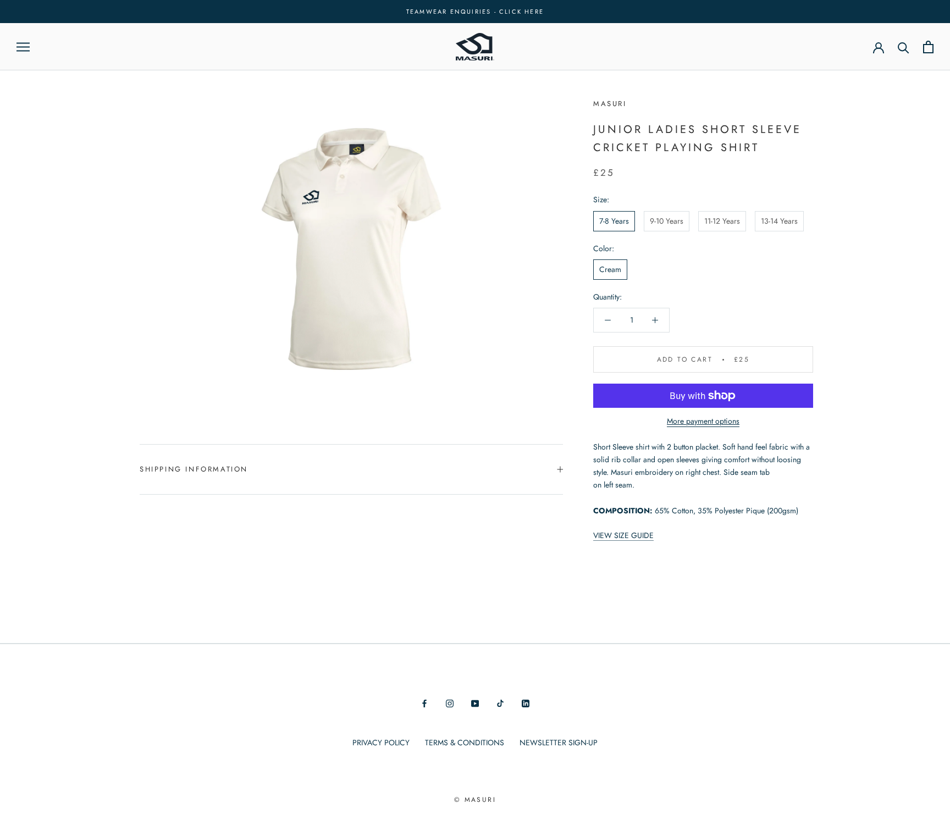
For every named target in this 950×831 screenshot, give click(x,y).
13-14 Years (779, 220)
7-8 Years (614, 220)
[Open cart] (928, 47)
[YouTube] (475, 702)
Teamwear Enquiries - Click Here (475, 11)
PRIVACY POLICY (381, 742)
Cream (610, 269)
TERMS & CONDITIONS (464, 742)
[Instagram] (450, 702)
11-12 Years (722, 220)
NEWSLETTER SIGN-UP (559, 742)
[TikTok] (500, 702)
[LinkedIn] (525, 702)
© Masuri (475, 800)
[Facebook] (424, 702)
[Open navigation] (23, 47)
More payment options (703, 421)
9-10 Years (666, 220)
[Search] (903, 47)
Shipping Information (194, 469)
